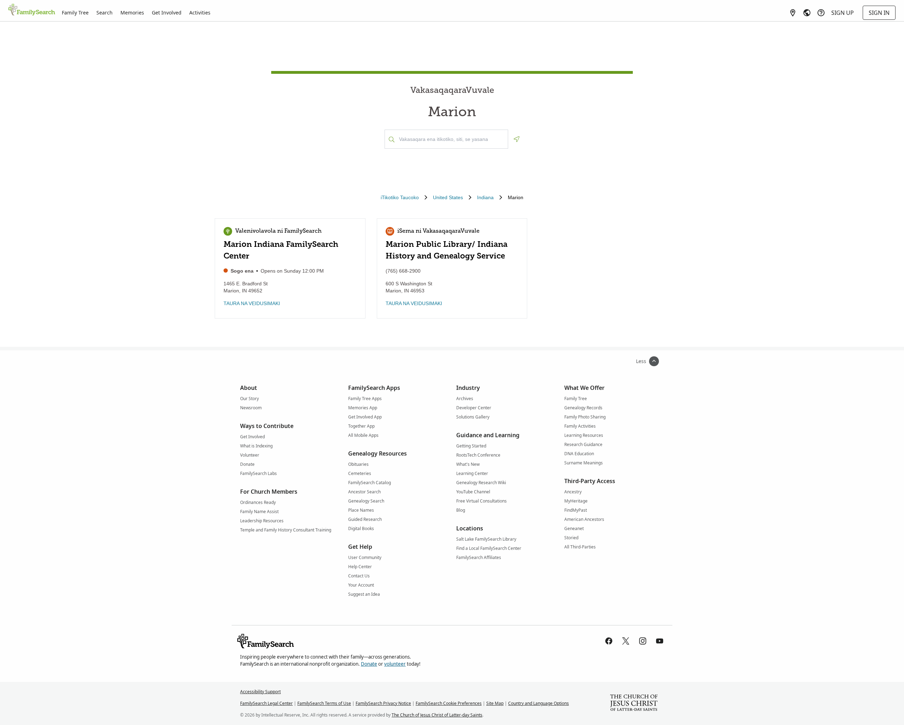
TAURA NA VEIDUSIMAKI (252, 303)
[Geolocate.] (516, 139)
